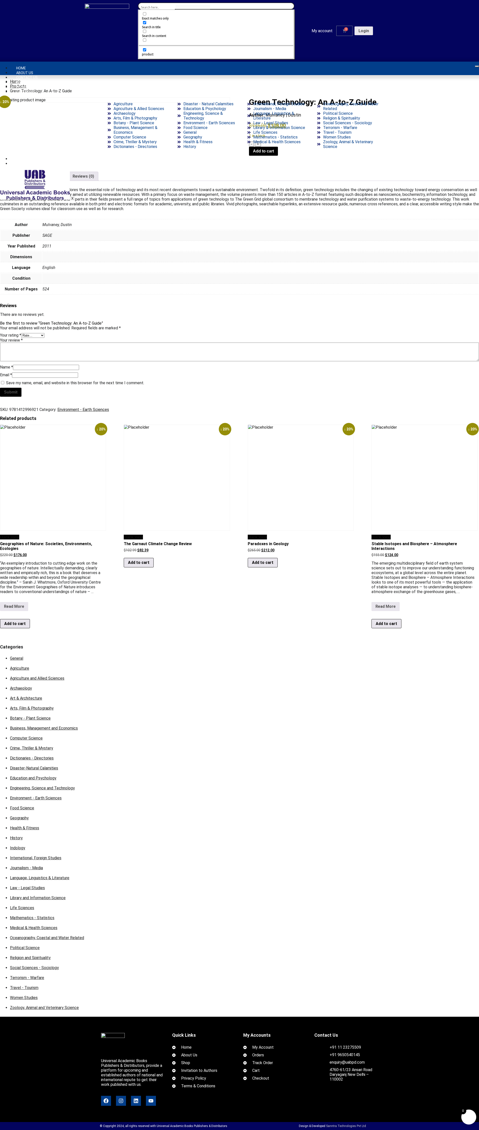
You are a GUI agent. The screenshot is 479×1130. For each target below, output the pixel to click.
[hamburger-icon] (477, 66)
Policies (23, 87)
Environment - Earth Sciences (83, 409)
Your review (11, 340)
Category (25, 92)
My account (322, 30)
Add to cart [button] (15, 623)
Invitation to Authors (36, 82)
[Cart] (344, 31)
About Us (24, 73)
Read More (16, 605)
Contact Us (27, 78)
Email (6, 375)
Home (21, 68)
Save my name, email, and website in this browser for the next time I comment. (75, 382)
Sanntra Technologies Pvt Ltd (346, 1126)
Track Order (27, 159)
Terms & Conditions (34, 164)
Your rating (10, 335)
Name (6, 367)
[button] (323, 31)
